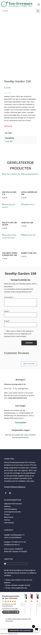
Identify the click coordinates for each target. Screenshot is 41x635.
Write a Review (29, 364)
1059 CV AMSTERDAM (12, 537)
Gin (29, 280)
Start (3, 21)
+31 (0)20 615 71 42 (18, 542)
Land (13, 21)
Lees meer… (30, 481)
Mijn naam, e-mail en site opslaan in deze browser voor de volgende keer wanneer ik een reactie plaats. (18, 333)
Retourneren (8, 517)
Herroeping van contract (20, 630)
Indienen (29, 343)
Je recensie (9, 297)
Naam (7, 311)
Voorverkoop (9, 522)
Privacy (7, 514)
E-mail (7, 321)
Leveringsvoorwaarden (12, 512)
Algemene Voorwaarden (13, 504)
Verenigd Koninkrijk (22, 21)
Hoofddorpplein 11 (17, 535)
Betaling (7, 506)
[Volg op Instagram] (10, 493)
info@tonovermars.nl (12, 544)
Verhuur (7, 520)
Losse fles (9, 141)
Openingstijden (20, 422)
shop (8, 21)
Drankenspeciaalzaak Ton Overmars (10, 597)
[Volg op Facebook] (5, 493)
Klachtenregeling (10, 509)
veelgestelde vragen (21, 435)
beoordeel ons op (9, 612)
